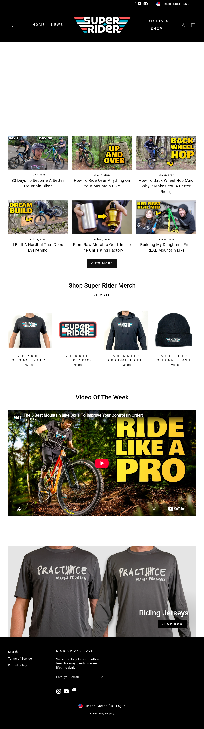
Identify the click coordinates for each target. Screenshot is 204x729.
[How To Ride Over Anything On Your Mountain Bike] (102, 153)
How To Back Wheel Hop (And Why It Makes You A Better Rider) (166, 186)
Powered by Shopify (102, 713)
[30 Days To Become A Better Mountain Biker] (38, 153)
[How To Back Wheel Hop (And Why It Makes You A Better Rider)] (166, 153)
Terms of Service (20, 658)
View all (102, 295)
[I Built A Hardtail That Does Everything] (38, 217)
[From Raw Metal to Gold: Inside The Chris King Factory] (102, 217)
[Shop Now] (102, 591)
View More (102, 263)
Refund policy (17, 665)
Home (39, 25)
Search (13, 652)
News (57, 25)
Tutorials (157, 21)
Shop (157, 29)
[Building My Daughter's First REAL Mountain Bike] (166, 217)
